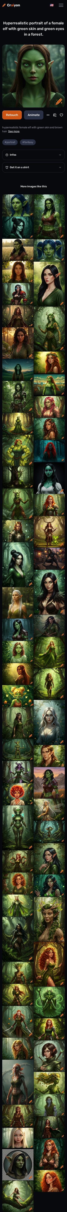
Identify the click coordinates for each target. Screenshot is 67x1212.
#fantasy (27, 142)
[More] (48, 115)
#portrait (10, 142)
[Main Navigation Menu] (61, 5)
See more (14, 131)
